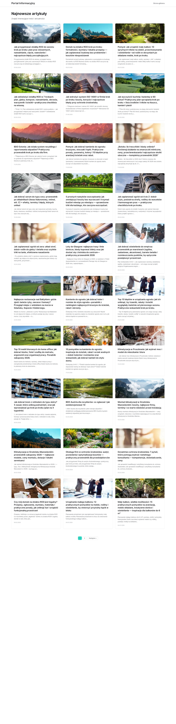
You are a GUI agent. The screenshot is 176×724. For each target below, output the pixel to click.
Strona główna (159, 3)
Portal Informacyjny (23, 3)
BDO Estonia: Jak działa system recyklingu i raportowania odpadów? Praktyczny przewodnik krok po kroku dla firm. (35, 150)
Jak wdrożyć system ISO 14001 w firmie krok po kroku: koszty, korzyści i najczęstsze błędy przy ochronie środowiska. (88, 100)
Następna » (92, 538)
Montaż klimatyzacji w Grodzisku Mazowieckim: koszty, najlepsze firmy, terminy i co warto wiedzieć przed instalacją (139, 405)
